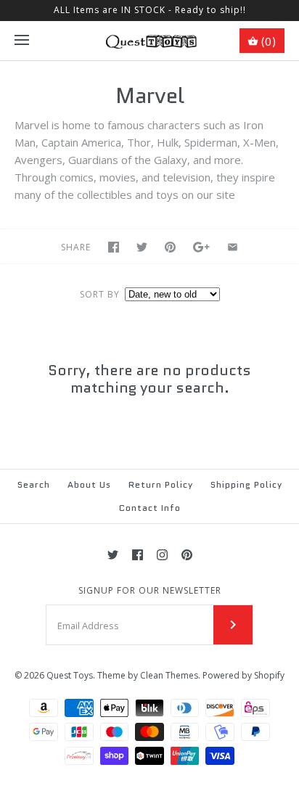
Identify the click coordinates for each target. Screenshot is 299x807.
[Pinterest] (186, 554)
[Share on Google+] (201, 247)
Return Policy (160, 484)
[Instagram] (162, 554)
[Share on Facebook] (113, 247)
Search (33, 484)
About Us (89, 484)
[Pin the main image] (170, 247)
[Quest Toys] (150, 40)
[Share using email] (232, 247)
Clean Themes (169, 675)
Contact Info (150, 507)
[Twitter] (112, 554)
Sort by (100, 294)
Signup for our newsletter (149, 591)
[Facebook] (137, 554)
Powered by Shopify (243, 675)
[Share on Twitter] (141, 247)
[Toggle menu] (22, 40)
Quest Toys (69, 675)
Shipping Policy (246, 484)
